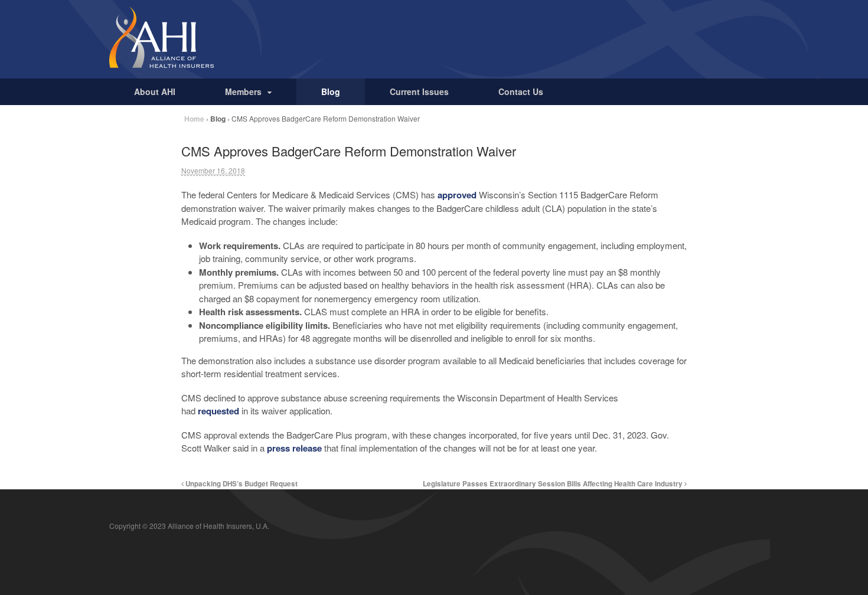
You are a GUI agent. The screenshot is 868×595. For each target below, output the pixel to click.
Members (243, 91)
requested (218, 410)
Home (194, 118)
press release (294, 448)
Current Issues (419, 91)
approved (457, 194)
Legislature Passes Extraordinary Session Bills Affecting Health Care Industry (553, 484)
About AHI (154, 91)
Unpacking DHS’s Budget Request (241, 484)
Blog (330, 91)
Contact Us (520, 91)
